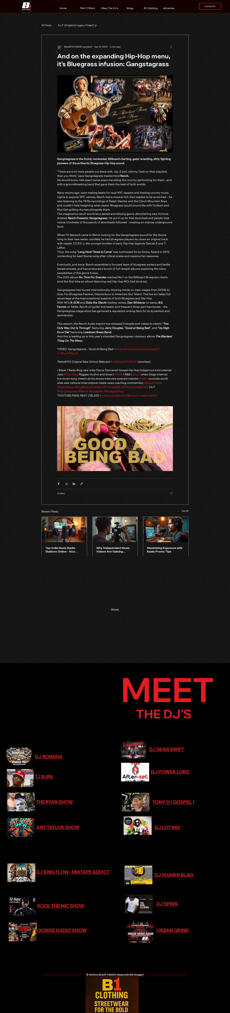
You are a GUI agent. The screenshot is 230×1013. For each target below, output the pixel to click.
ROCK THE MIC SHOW (60, 905)
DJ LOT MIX (167, 827)
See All (185, 510)
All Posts (46, 25)
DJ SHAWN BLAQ (174, 875)
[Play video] (115, 438)
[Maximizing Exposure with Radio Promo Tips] (165, 529)
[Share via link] (81, 483)
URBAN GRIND (172, 930)
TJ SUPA (44, 776)
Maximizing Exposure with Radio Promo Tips (164, 549)
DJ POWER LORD (170, 772)
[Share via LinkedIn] (73, 483)
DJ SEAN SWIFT (166, 749)
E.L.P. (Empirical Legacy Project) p (77, 25)
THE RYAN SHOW (54, 802)
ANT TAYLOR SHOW (57, 827)
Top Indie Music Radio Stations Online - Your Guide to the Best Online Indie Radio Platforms (62, 549)
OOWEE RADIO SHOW (62, 930)
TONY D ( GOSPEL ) (173, 802)
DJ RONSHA (48, 756)
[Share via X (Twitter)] (66, 483)
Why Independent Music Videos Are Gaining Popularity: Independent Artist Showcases (113, 549)
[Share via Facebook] (58, 483)
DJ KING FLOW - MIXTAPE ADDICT (73, 872)
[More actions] (171, 47)
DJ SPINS (167, 904)
